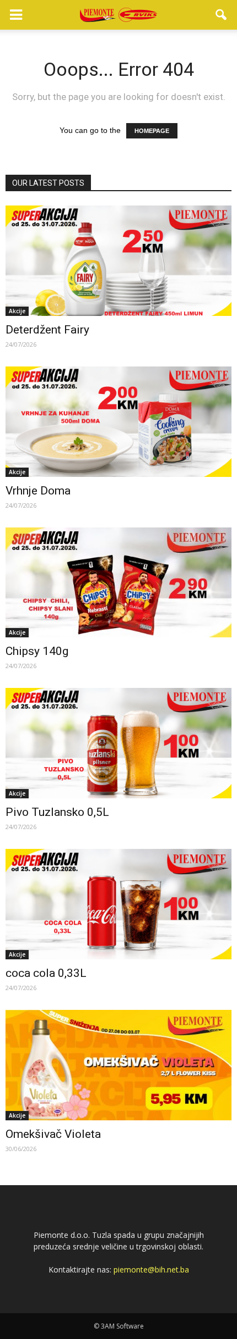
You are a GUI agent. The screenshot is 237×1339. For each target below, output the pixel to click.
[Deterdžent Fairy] (118, 260)
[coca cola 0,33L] (118, 904)
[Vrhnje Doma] (118, 421)
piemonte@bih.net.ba (151, 1269)
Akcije (17, 311)
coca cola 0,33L (46, 973)
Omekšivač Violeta (53, 1134)
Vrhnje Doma (38, 490)
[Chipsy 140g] (118, 582)
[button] (221, 15)
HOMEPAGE (151, 130)
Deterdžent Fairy (47, 329)
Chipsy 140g (37, 651)
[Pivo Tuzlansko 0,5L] (118, 743)
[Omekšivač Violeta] (118, 1065)
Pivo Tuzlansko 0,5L (57, 812)
